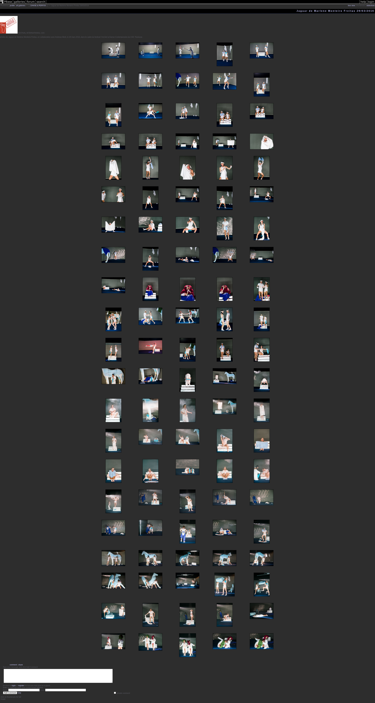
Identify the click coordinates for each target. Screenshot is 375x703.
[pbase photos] (6, 3)
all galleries (20, 6)
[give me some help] (363, 3)
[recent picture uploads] (19, 3)
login (14, 686)
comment (13, 665)
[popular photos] (202, 3)
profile (12, 6)
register (21, 686)
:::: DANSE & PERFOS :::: (38, 6)
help (19, 693)
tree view (351, 6)
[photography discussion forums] (31, 3)
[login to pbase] (371, 3)
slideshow (371, 6)
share (20, 665)
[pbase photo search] (41, 3)
